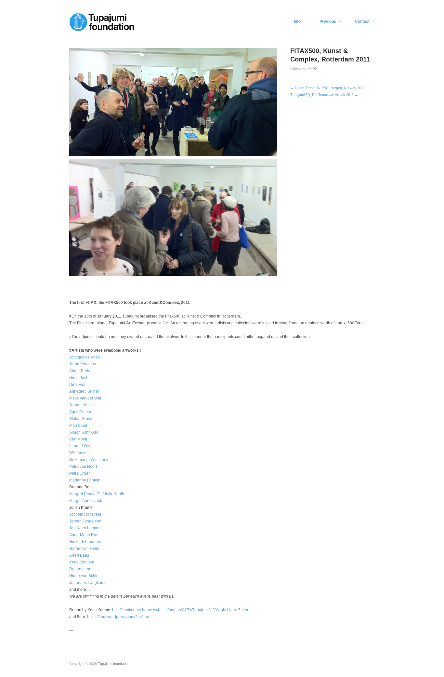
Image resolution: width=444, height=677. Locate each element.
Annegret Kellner (84, 391)
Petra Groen (80, 473)
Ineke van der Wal (85, 398)
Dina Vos (77, 384)
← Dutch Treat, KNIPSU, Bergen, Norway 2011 (327, 88)
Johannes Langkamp (88, 582)
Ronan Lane (80, 569)
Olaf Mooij (78, 439)
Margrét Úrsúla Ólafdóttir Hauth (96, 494)
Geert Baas (79, 555)
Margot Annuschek (85, 500)
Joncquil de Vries (84, 357)
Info (297, 21)
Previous (328, 21)
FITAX (312, 68)
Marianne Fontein (84, 480)
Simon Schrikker (83, 432)
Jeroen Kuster (81, 405)
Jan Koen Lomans (85, 528)
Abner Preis (79, 371)
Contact (362, 21)
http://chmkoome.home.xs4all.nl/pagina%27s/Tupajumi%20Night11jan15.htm (180, 610)
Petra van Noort (83, 466)
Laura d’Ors (79, 446)
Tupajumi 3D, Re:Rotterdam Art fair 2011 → (324, 95)
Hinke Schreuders (85, 541)
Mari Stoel (78, 425)
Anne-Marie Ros (83, 535)
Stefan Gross (80, 418)
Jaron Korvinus (82, 364)
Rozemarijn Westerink (88, 459)
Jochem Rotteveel (85, 514)
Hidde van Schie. (84, 576)
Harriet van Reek (84, 548)
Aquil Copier (80, 412)
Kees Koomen (81, 562)
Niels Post (78, 377)
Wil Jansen (79, 453)
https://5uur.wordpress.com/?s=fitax (118, 617)
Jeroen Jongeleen (85, 521)
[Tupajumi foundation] (101, 21)
